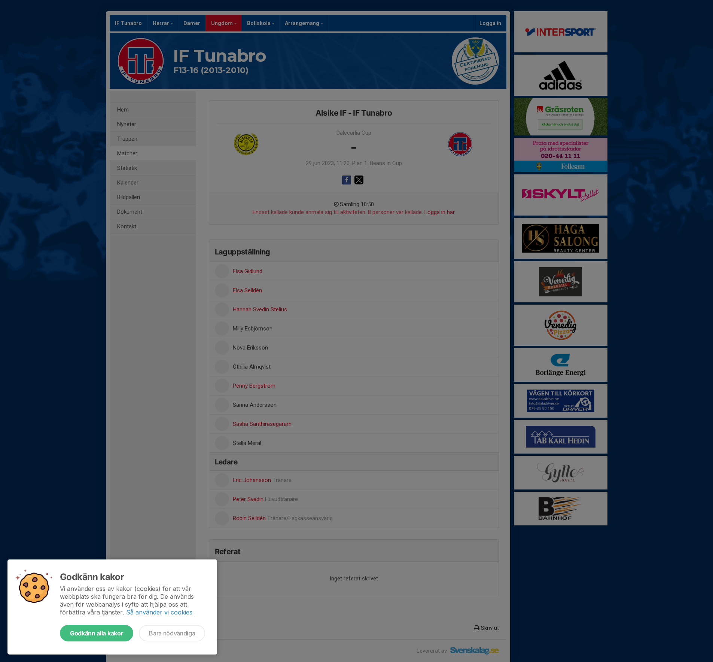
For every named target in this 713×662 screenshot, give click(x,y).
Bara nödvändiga (172, 633)
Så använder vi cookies (159, 612)
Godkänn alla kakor (96, 633)
